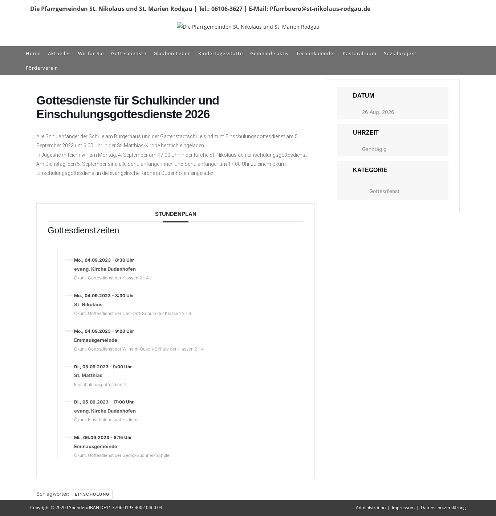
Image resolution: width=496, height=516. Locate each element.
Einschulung (92, 494)
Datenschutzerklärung (443, 507)
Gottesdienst (384, 191)
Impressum (403, 507)
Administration (371, 507)
